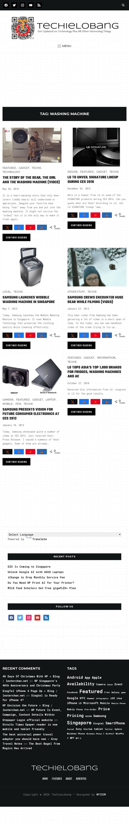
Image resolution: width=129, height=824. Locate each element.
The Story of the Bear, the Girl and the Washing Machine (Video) (31, 180)
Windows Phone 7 (95, 733)
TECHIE (36, 167)
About (69, 779)
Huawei (90, 698)
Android (75, 677)
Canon (110, 684)
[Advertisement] (64, 81)
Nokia (71, 709)
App (87, 677)
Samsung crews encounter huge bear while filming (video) (95, 300)
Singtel (98, 723)
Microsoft (90, 703)
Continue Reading (16, 237)
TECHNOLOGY (11, 171)
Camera (8, 399)
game (123, 692)
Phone (79, 709)
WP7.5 (78, 738)
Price (104, 708)
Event (118, 684)
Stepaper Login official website (28, 720)
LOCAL (7, 291)
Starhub (87, 729)
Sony (79, 729)
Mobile (8, 403)
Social (70, 729)
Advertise (81, 779)
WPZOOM (101, 794)
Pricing (75, 715)
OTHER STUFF (76, 291)
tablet (98, 729)
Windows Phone (76, 733)
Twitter (109, 729)
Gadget (24, 167)
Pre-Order (90, 709)
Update (118, 729)
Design (72, 171)
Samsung (99, 716)
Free (107, 692)
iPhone (72, 703)
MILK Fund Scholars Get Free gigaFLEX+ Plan (42, 588)
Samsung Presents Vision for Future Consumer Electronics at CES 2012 (31, 414)
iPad (119, 698)
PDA (18, 403)
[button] (64, 45)
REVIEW (88, 716)
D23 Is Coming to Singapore (29, 566)
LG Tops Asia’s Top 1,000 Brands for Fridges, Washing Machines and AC (94, 372)
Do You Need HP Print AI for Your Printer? (41, 582)
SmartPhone (115, 723)
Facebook (72, 692)
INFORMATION (106, 357)
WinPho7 (110, 733)
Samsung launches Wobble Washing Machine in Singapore (29, 300)
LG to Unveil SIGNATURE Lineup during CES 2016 (93, 179)
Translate (39, 539)
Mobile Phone (118, 703)
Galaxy (115, 692)
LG (80, 703)
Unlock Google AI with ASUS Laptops (35, 572)
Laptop (51, 399)
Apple (97, 677)
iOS (112, 698)
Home (45, 779)
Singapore (79, 723)
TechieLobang (64, 768)
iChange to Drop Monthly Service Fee (36, 577)
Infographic (102, 698)
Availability (80, 683)
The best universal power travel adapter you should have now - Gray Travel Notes (30, 739)
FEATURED (9, 167)
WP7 (72, 738)
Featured (91, 691)
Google (72, 698)
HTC (82, 698)
